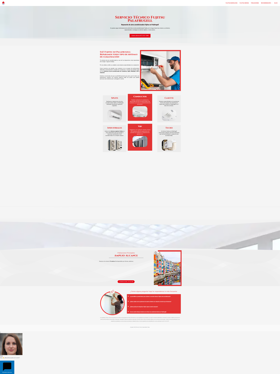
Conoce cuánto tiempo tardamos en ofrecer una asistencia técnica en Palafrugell (148, 311)
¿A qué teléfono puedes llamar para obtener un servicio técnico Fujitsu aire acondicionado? (150, 296)
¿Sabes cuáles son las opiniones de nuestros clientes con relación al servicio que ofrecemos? (150, 301)
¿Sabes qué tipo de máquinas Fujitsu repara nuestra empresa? (144, 306)
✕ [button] (0, 332)
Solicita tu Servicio (7, 372)
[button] (271, 3)
